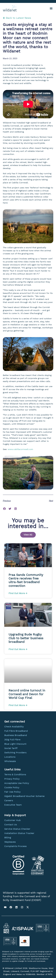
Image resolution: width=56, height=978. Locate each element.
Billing (7, 837)
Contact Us (10, 824)
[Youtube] (5, 907)
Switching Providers (15, 752)
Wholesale (10, 761)
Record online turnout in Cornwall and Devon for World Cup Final (27, 694)
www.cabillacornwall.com (20, 449)
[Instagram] (22, 907)
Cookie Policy (11, 787)
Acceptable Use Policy (16, 783)
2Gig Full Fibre (12, 739)
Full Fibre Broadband (16, 730)
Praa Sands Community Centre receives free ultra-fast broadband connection (26, 580)
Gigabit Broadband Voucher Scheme (24, 796)
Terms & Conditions (15, 774)
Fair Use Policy (12, 791)
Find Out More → (18, 593)
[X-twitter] (27, 907)
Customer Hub (12, 820)
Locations (9, 756)
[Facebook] (10, 907)
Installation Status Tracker (19, 833)
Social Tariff (11, 748)
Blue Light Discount (15, 743)
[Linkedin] (16, 907)
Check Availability (14, 726)
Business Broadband (15, 735)
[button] (51, 8)
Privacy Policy (12, 778)
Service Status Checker (17, 828)
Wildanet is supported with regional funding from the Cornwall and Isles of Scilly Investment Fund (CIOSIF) (26, 896)
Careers (8, 800)
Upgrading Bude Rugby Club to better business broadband (26, 638)
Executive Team (13, 804)
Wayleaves (10, 841)
